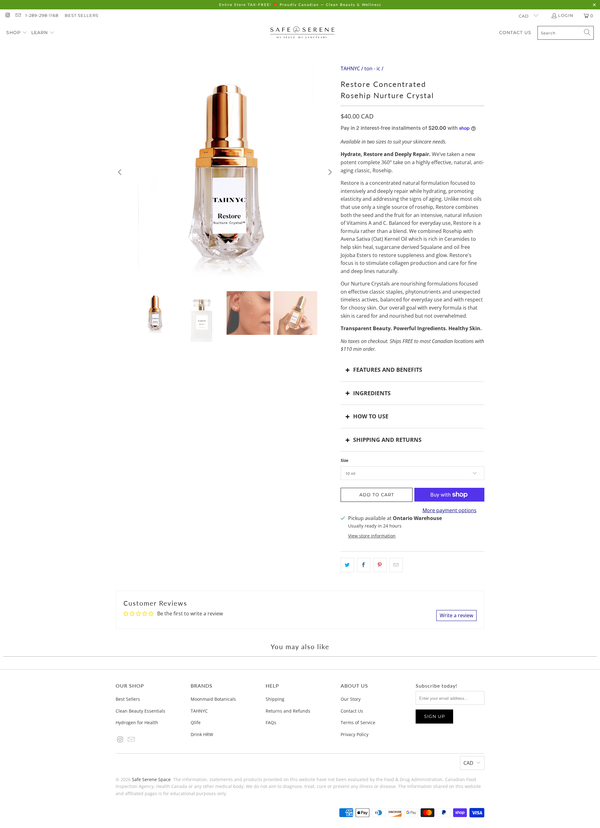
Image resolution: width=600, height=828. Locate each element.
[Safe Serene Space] (302, 33)
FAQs (271, 722)
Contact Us (352, 711)
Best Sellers (81, 15)
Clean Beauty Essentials (140, 711)
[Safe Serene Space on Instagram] (7, 15)
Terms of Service (358, 722)
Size (344, 460)
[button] (16, 33)
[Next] (330, 172)
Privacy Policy (354, 734)
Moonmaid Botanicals (213, 699)
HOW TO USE (370, 416)
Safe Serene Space (151, 779)
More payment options (449, 510)
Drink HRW (202, 734)
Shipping (275, 699)
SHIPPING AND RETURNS (387, 439)
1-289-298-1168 (41, 15)
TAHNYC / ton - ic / (362, 68)
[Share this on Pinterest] (380, 565)
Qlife (196, 722)
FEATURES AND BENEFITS (387, 369)
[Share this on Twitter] (347, 565)
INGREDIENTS (372, 393)
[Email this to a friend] (396, 565)
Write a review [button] (456, 615)
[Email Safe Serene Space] (17, 15)
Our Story (351, 699)
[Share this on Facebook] (363, 565)
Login (565, 15)
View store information (372, 536)
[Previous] (120, 172)
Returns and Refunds (288, 711)
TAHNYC (199, 711)
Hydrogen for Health (137, 722)
